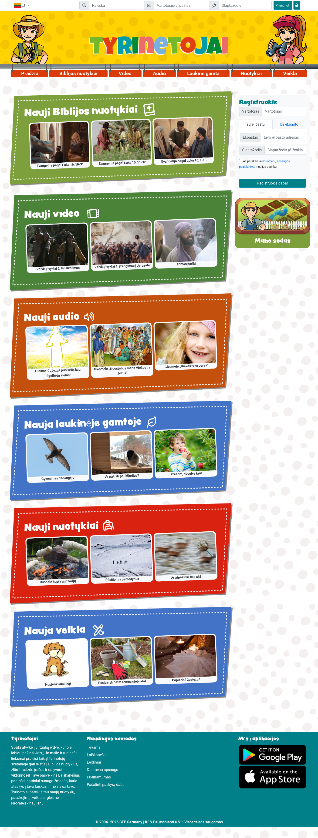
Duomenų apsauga (102, 770)
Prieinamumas (99, 777)
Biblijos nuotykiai (78, 73)
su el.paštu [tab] (256, 124)
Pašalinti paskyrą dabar (106, 784)
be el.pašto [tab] (289, 124)
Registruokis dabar (272, 183)
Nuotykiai (251, 73)
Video (125, 73)
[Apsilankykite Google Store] (272, 776)
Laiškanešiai (97, 755)
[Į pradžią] (159, 48)
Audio (159, 73)
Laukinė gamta (203, 73)
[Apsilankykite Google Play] (272, 754)
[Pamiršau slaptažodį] (296, 5)
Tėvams (93, 747)
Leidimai (94, 762)
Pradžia (29, 73)
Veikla (290, 73)
